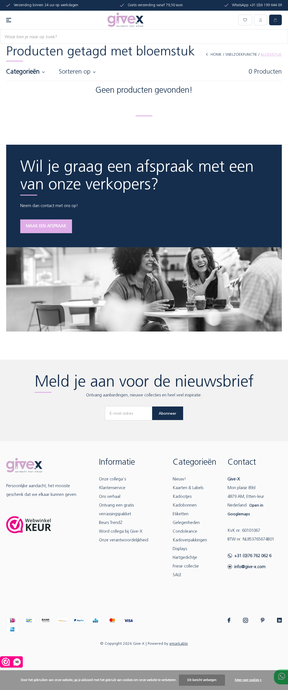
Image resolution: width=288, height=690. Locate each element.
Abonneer (167, 413)
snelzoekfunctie (241, 55)
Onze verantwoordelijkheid (123, 540)
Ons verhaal (109, 497)
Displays (180, 549)
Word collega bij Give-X (120, 532)
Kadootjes (182, 497)
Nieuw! (179, 479)
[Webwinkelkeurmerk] (28, 525)
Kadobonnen (185, 505)
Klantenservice (112, 488)
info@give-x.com (250, 567)
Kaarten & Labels (188, 488)
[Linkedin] (279, 620)
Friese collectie (186, 566)
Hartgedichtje (185, 558)
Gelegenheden (186, 523)
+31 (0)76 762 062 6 (252, 556)
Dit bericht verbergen (202, 680)
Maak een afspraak (46, 226)
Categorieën (23, 72)
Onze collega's (112, 479)
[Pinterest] (262, 620)
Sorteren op (75, 72)
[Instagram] (245, 620)
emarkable (178, 644)
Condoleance (185, 532)
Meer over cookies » (248, 680)
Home (216, 55)
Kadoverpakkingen (190, 540)
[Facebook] (229, 620)
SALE (177, 575)
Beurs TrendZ (110, 523)
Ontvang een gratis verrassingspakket (116, 509)
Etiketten (180, 514)
